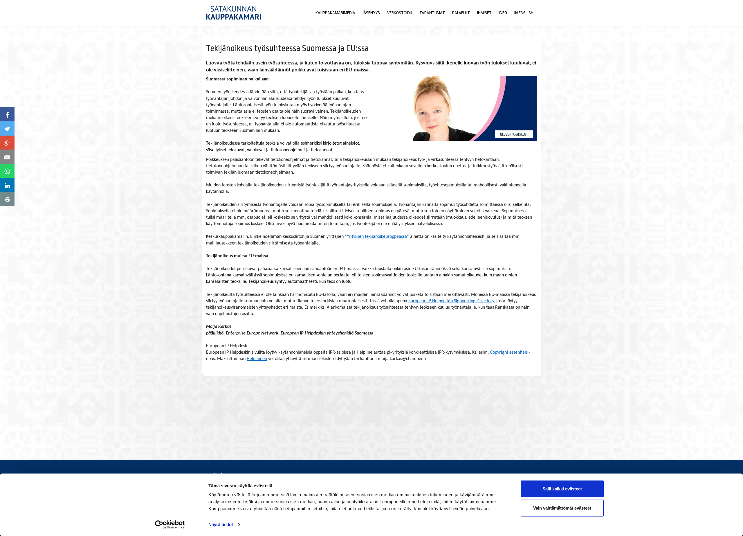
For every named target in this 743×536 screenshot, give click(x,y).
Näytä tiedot (220, 524)
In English (523, 12)
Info (503, 12)
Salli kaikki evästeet (562, 488)
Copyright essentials (509, 352)
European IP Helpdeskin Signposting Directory (451, 301)
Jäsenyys (371, 12)
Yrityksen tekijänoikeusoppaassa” (378, 236)
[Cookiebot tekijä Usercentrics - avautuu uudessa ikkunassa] (170, 524)
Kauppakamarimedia (335, 12)
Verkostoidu (399, 12)
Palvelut (461, 12)
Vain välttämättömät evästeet (562, 507)
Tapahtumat (432, 12)
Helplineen (257, 359)
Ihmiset (484, 12)
